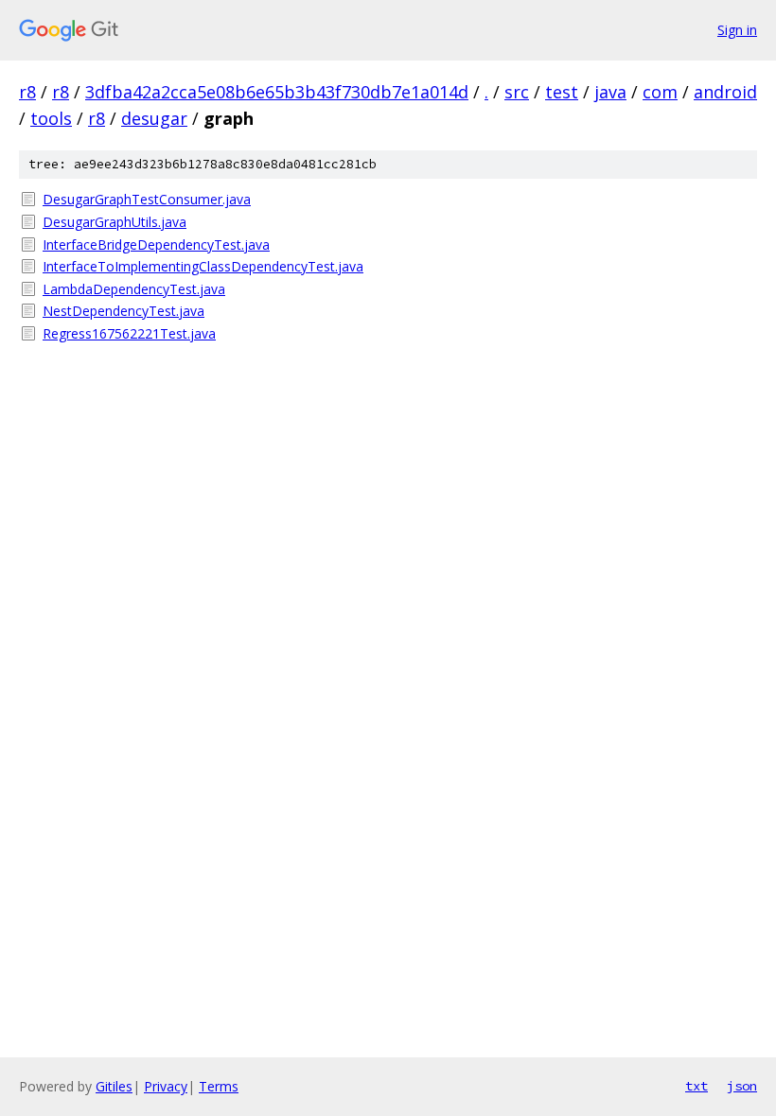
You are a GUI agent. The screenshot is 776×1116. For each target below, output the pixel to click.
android (725, 91)
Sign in (737, 30)
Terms (218, 1086)
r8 (27, 91)
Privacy (165, 1086)
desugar (154, 118)
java (610, 91)
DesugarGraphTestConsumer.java (147, 199)
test (561, 91)
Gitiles (114, 1086)
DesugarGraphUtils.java (114, 222)
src (516, 91)
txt (696, 1085)
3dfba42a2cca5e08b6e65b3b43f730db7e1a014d (276, 91)
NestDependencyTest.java (123, 311)
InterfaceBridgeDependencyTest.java (156, 244)
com (660, 91)
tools (51, 118)
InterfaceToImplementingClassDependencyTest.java (203, 266)
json (742, 1085)
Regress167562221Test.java (129, 333)
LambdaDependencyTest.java (134, 289)
